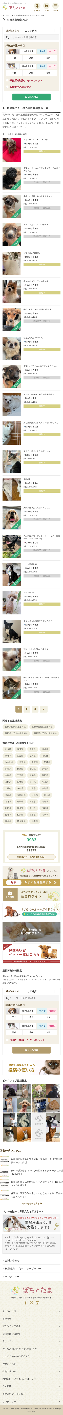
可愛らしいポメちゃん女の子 (36, 649)
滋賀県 (8, 795)
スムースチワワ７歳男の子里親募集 (39, 394)
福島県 (33, 756)
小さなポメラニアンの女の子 (36, 281)
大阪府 (8, 788)
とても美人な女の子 (32, 253)
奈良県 (45, 788)
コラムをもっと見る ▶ (31, 1203)
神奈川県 (9, 762)
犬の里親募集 (28, 51)
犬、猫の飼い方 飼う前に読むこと (20, 1349)
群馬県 (8, 769)
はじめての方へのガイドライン (18, 1356)
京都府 (20, 788)
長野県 (45, 775)
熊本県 (33, 814)
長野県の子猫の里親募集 (45, 733)
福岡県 (45, 808)
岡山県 (47, 795)
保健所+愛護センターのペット (26, 80)
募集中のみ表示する (20, 87)
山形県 (20, 756)
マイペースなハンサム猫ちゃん (37, 451)
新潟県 (33, 775)
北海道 (8, 749)
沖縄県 (35, 821)
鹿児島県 (21, 821)
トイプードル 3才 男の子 (36, 140)
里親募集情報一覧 (23, 15)
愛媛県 (20, 808)
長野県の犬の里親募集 (15, 727)
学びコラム (8, 1341)
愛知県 (33, 769)
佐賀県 (20, 814)
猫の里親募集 (28, 66)
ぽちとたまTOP (7, 15)
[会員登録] (37, 6)
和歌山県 (21, 795)
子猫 (14, 73)
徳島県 (45, 801)
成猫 (31, 73)
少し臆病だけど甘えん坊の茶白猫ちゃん (41, 423)
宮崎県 (8, 821)
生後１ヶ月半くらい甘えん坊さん (38, 196)
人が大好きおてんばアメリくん (37, 508)
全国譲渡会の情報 (11, 1334)
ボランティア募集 (11, 1326)
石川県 (33, 782)
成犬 (31, 58)
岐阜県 (8, 775)
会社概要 (7, 1386)
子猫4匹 (27, 479)
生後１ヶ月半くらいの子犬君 (36, 225)
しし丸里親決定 (30, 564)
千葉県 (35, 762)
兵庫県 (33, 788)
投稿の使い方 (9, 1371)
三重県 (20, 775)
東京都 (45, 756)
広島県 (35, 795)
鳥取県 (20, 801)
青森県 (20, 749)
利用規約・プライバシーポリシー (23, 1268)
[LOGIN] (46, 6)
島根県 (33, 801)
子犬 (14, 58)
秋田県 (8, 756)
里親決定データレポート (15, 1394)
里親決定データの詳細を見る (30, 857)
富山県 (45, 782)
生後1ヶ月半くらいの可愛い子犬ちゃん (40, 366)
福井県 (20, 782)
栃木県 (20, 769)
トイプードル (29, 592)
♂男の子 (42, 51)
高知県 (8, 808)
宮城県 (45, 749)
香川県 (33, 808)
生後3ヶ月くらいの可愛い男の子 (37, 309)
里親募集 (7, 1319)
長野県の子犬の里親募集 (16, 733)
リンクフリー (12, 1276)
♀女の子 (52, 51)
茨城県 (47, 762)
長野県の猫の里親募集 (42, 727)
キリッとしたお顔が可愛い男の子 (38, 621)
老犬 (48, 58)
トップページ (9, 1311)
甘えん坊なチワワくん (33, 338)
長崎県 (8, 814)
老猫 (48, 73)
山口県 (8, 801)
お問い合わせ (12, 1260)
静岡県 (45, 769)
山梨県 (8, 782)
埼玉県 (22, 762)
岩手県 (33, 749)
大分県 (45, 814)
